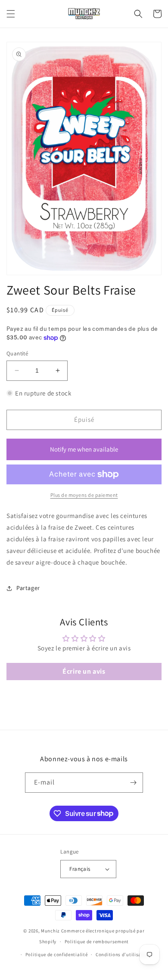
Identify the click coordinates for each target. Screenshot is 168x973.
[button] (10, 13)
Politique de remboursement (97, 941)
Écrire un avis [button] (83, 671)
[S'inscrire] (133, 782)
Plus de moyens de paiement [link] (84, 495)
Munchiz (50, 931)
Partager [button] (28, 588)
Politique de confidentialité (56, 954)
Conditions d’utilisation (123, 954)
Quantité (17, 353)
